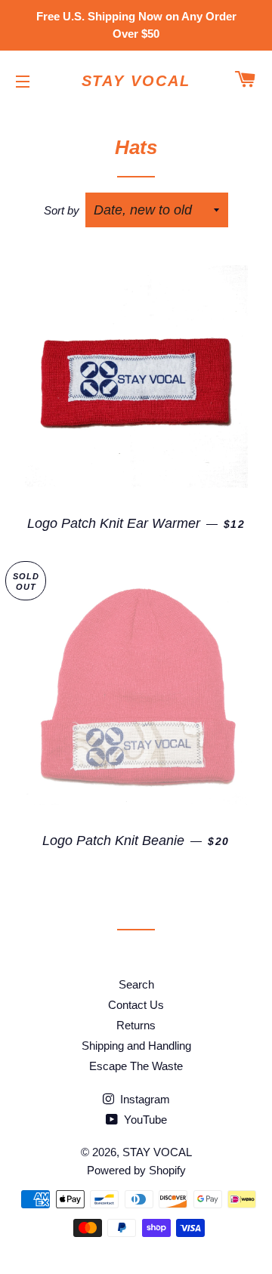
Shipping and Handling (136, 1045)
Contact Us (136, 1004)
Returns (136, 1025)
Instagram (143, 1099)
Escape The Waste (136, 1066)
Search (136, 984)
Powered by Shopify (136, 1170)
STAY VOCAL (136, 80)
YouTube (144, 1119)
